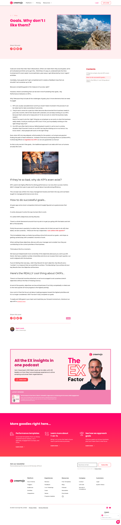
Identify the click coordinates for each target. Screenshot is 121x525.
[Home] (10, 15)
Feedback (47, 484)
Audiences (30, 487)
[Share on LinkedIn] (14, 49)
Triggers (29, 484)
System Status (100, 484)
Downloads (65, 493)
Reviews (47, 481)
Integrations (30, 493)
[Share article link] (11, 49)
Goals (46, 490)
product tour (21, 301)
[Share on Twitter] (17, 49)
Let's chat (106, 3)
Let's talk (81, 484)
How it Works (31, 481)
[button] (30, 3)
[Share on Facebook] (21, 49)
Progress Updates (50, 496)
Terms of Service (43, 507)
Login (97, 3)
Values (46, 493)
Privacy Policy (33, 507)
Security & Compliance (82, 488)
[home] (16, 3)
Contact (81, 481)
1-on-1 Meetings (49, 487)
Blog (63, 484)
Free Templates (66, 481)
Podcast (64, 487)
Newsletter (65, 490)
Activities (29, 490)
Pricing (38, 3)
